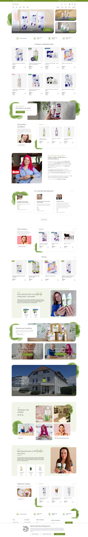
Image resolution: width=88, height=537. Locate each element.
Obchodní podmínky (27, 522)
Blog (37, 522)
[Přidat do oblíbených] (25, 48)
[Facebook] (18, 415)
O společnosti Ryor (15, 522)
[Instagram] (20, 415)
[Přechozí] (70, 191)
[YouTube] (22, 415)
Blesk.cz (66, 177)
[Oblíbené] (72, 4)
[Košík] (74, 4)
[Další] (72, 191)
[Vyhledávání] (61, 4)
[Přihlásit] (69, 4)
